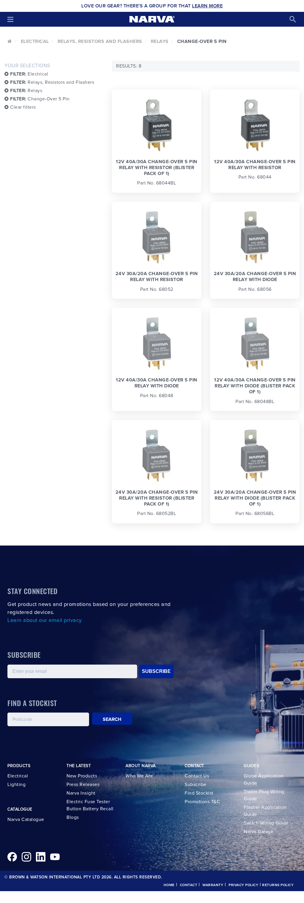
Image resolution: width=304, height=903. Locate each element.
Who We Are (139, 776)
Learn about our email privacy (44, 620)
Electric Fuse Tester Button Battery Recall (90, 805)
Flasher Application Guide (265, 811)
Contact (188, 885)
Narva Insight (81, 793)
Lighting (16, 784)
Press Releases (82, 784)
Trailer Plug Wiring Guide (264, 795)
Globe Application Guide (264, 779)
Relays (160, 41)
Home (169, 885)
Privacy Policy (243, 885)
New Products (81, 776)
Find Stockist (199, 793)
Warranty (212, 885)
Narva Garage (258, 831)
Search (112, 719)
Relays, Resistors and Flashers (100, 41)
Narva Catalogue (25, 819)
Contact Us (197, 776)
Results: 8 (128, 66)
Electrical (35, 41)
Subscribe (196, 784)
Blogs (72, 817)
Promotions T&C (202, 801)
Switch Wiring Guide (266, 823)
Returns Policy (278, 885)
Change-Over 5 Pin (40, 99)
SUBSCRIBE (156, 671)
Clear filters (22, 107)
